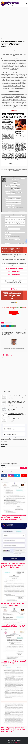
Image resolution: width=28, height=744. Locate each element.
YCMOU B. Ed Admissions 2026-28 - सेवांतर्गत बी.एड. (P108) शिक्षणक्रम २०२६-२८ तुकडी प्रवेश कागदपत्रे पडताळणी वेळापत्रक (17, 402)
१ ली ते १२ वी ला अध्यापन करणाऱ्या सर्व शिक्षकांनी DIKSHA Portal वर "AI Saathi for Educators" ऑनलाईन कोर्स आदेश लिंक (13, 517)
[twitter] (17, 475)
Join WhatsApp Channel (14, 271)
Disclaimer (19, 740)
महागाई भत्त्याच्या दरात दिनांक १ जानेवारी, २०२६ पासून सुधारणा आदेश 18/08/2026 (13, 604)
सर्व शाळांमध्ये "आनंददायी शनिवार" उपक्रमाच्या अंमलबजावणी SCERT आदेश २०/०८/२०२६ (13, 626)
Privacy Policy (21, 738)
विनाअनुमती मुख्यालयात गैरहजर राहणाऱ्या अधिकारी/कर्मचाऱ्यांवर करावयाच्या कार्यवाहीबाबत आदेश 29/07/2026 (17, 414)
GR (5, 322)
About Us (9, 738)
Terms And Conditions (11, 740)
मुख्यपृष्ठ (2, 38)
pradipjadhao (3, 46)
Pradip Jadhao (17, 742)
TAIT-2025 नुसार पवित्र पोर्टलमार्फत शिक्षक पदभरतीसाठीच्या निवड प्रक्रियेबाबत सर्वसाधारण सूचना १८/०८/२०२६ (17, 396)
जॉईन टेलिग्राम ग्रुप (14, 289)
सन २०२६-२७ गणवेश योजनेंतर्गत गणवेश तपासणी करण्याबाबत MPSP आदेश (13, 662)
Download (14, 174)
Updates (5, 38)
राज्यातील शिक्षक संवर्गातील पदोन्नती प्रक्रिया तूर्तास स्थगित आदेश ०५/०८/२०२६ (17, 419)
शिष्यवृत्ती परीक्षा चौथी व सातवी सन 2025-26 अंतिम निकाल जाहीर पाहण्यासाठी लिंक (17, 408)
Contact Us (15, 738)
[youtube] (24, 475)
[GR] (14, 430)
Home (5, 738)
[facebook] (4, 475)
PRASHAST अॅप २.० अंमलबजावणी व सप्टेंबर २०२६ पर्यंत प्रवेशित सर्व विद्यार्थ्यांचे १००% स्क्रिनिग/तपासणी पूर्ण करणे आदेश (13, 438)
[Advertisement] (14, 22)
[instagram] (11, 475)
